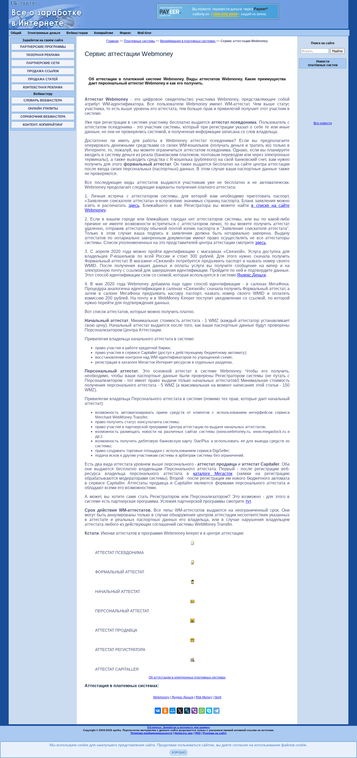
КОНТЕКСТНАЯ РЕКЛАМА (43, 87)
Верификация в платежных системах (188, 41)
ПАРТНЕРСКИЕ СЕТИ (43, 63)
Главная (112, 41)
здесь (134, 205)
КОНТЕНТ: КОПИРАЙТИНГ (43, 125)
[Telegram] (216, 711)
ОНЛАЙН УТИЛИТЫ (43, 108)
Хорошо (178, 752)
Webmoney (161, 697)
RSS (198, 733)
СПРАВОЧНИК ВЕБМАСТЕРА (43, 116)
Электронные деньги (43, 33)
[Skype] (209, 711)
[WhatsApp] (202, 711)
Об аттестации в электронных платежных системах (187, 677)
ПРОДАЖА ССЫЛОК (43, 71)
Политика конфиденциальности (151, 733)
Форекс (125, 33)
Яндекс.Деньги (251, 275)
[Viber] (194, 711)
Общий (16, 33)
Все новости (323, 123)
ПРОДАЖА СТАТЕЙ (43, 79)
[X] (180, 711)
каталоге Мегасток (212, 473)
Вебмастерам (77, 33)
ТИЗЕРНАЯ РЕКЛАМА (43, 55)
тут (248, 501)
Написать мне (184, 733)
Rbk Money (204, 697)
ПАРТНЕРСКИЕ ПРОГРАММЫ (43, 47)
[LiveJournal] (187, 711)
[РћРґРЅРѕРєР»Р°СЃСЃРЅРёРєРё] (165, 711)
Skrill (217, 697)
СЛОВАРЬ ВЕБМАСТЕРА (43, 100)
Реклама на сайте (215, 733)
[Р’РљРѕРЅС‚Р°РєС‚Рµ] (158, 711)
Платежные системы (139, 41)
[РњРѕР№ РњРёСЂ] (172, 711)
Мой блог (144, 33)
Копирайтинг (103, 33)
